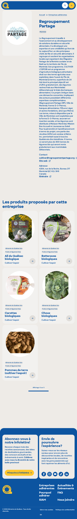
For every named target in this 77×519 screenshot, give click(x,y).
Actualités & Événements (65, 487)
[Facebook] (44, 474)
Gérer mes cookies (46, 510)
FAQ (60, 492)
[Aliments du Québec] (5, 5)
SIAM (42, 499)
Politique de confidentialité (65, 510)
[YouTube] (55, 474)
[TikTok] (61, 474)
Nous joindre (65, 499)
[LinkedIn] (66, 474)
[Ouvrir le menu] (72, 5)
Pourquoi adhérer (45, 494)
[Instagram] (49, 474)
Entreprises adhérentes (46, 487)
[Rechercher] (65, 5)
